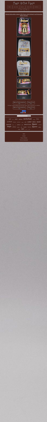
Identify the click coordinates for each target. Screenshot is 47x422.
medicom (18, 124)
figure (34, 124)
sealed (29, 122)
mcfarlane (27, 119)
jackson (18, 122)
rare (22, 129)
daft (25, 122)
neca (34, 122)
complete (34, 119)
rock (29, 129)
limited (29, 127)
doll (10, 119)
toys (9, 127)
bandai (24, 127)
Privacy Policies (24, 137)
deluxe (39, 127)
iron (13, 119)
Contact (24, 135)
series (16, 119)
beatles (14, 122)
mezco (18, 127)
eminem (39, 124)
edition (14, 127)
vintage (19, 129)
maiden (22, 122)
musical (8, 124)
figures (34, 127)
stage (13, 124)
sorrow (26, 129)
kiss (37, 119)
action (9, 121)
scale (21, 127)
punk (22, 124)
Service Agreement (24, 139)
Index (24, 133)
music (39, 122)
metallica (27, 124)
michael (20, 119)
